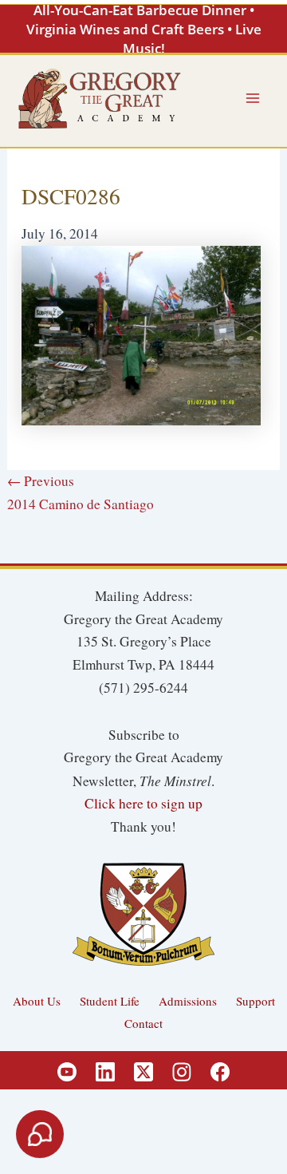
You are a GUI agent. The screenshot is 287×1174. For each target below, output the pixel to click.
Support (255, 1001)
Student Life (110, 1001)
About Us (37, 1001)
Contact (143, 1023)
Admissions (188, 1001)
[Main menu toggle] (252, 98)
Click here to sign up (143, 803)
